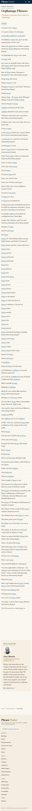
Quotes (3, 749)
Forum (3, 752)
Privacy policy (5, 788)
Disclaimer (4, 794)
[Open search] (25, 2)
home (15, 28)
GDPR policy (4, 781)
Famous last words (6, 745)
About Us (3, 758)
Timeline (3, 762)
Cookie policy (5, 785)
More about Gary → (9, 688)
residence (6, 362)
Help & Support (5, 768)
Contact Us (4, 765)
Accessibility (4, 791)
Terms (3, 797)
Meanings (4, 736)
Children (4, 108)
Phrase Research (6, 771)
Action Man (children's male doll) (13, 36)
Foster (9, 149)
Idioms (3, 739)
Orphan (4, 415)
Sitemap (3, 801)
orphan (6, 464)
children (12, 214)
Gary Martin (9, 656)
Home (11, 46)
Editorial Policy (5, 775)
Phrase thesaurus (10, 708)
